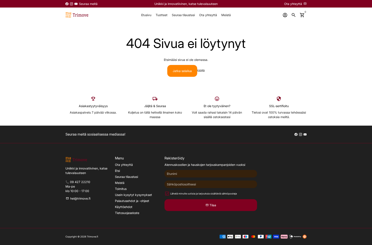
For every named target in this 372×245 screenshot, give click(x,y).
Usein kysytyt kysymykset (133, 195)
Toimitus (121, 189)
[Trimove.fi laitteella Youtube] (76, 4)
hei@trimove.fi (78, 198)
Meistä (226, 15)
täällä (201, 70)
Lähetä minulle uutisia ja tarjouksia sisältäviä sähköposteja (203, 193)
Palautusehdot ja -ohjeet (132, 201)
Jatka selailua (182, 71)
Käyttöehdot (123, 207)
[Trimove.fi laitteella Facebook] (66, 4)
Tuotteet (161, 15)
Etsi (117, 171)
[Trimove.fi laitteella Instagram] (71, 4)
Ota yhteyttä (208, 15)
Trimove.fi (92, 236)
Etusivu (146, 15)
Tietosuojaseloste (127, 213)
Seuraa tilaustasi (183, 15)
